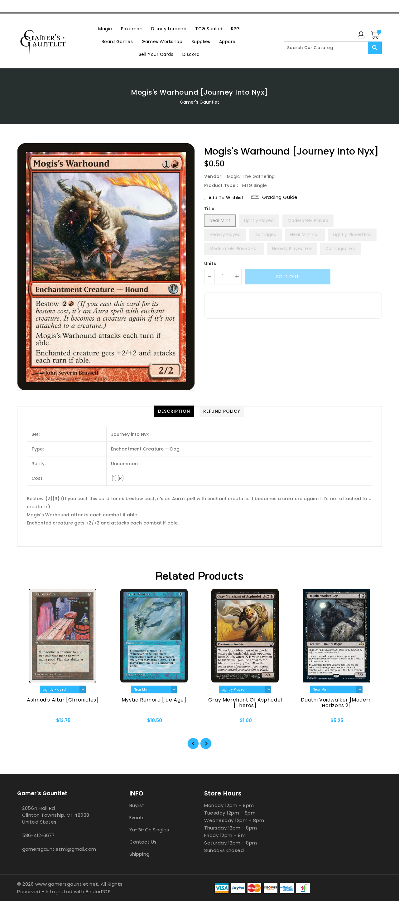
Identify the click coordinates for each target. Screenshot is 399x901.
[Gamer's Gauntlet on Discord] (45, 6)
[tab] (174, 411)
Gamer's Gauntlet (199, 102)
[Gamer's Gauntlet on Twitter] (21, 6)
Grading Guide (280, 197)
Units (210, 263)
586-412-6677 (38, 835)
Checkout (356, 6)
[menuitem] (105, 28)
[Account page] (361, 35)
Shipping (139, 854)
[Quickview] (27, 722)
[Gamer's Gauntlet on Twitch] (57, 6)
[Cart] (375, 35)
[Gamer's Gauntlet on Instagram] (33, 6)
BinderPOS (98, 891)
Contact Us (142, 842)
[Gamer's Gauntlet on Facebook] (10, 6)
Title (209, 208)
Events (137, 817)
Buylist (136, 805)
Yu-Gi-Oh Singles (149, 829)
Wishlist (386, 6)
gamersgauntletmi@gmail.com (59, 849)
